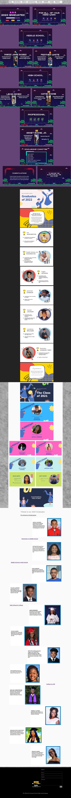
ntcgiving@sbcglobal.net (36, 786)
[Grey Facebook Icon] (23, 793)
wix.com (46, 793)
